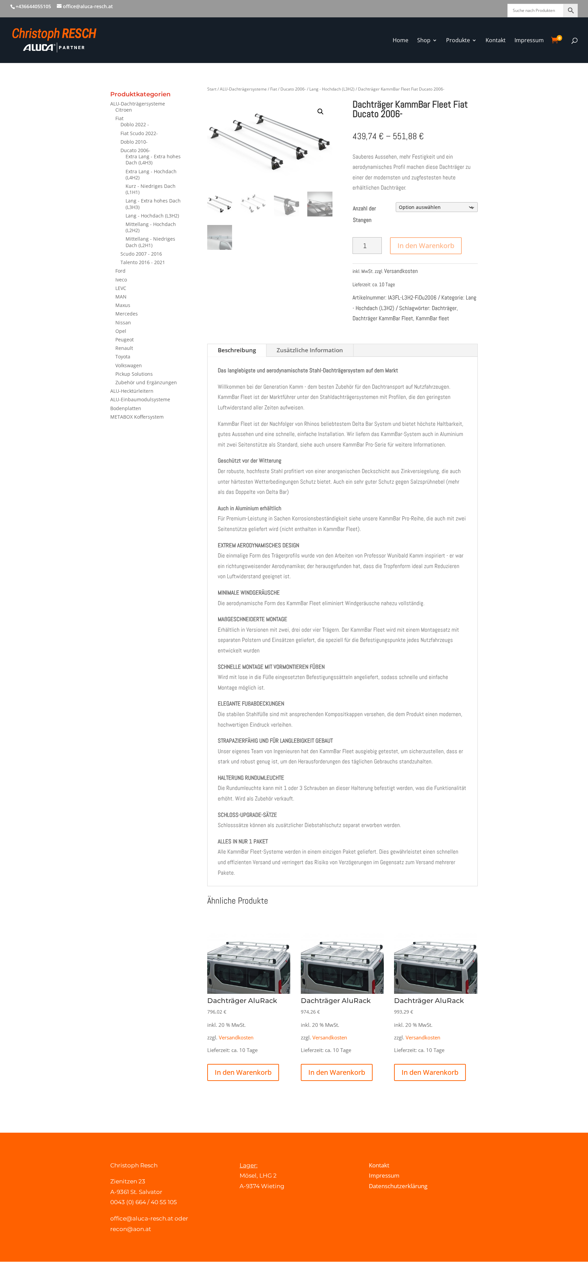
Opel (120, 331)
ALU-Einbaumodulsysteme (140, 399)
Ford (120, 271)
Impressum (384, 1175)
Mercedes (126, 313)
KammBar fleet (432, 318)
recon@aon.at (130, 1229)
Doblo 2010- (134, 142)
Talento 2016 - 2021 (142, 262)
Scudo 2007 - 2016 (141, 253)
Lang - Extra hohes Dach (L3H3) (153, 203)
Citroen (123, 110)
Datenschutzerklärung (398, 1186)
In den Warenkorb (425, 245)
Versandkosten (401, 271)
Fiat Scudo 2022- (139, 133)
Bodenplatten (125, 408)
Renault (124, 348)
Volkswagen (128, 365)
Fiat (119, 118)
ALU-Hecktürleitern (131, 391)
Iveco (121, 279)
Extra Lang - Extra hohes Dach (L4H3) (153, 159)
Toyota (122, 356)
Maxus (122, 305)
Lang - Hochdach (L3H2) (152, 215)
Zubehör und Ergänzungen (146, 382)
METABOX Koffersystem (137, 417)
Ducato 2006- (135, 150)
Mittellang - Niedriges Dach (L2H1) (150, 242)
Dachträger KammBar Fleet (383, 318)
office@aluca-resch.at (141, 1218)
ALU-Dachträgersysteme (137, 103)
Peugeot (124, 339)
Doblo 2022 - (134, 124)
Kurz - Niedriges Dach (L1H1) (151, 189)
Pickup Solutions (134, 374)
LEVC (120, 288)
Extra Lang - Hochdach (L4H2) (151, 174)
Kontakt (379, 1165)
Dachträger (444, 308)
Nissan (123, 322)
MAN (121, 296)
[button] (320, 112)
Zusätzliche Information (310, 350)
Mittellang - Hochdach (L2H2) (151, 227)
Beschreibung (237, 350)
